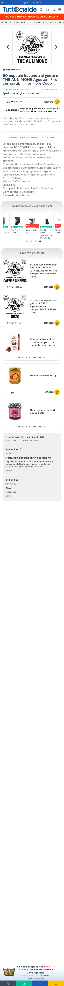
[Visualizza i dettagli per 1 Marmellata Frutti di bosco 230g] (15, 411)
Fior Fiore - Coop (16, 230)
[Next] (56, 47)
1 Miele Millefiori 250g (43, 375)
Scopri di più (49, 111)
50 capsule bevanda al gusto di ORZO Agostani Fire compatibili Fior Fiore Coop (43, 306)
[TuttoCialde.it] (20, 9)
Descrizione (12, 138)
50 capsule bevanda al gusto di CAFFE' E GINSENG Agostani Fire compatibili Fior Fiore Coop (43, 270)
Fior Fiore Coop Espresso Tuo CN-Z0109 (46, 232)
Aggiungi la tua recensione (22, 440)
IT (2, 3)
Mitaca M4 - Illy (31, 229)
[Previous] (8, 47)
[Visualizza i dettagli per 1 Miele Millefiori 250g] (15, 376)
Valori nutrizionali (48, 138)
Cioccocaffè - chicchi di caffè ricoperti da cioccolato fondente (43, 342)
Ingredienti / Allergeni (29, 138)
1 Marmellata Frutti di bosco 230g (42, 411)
